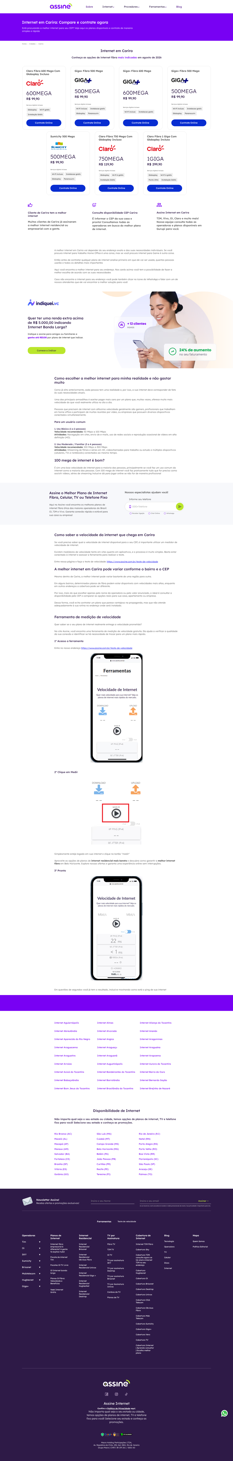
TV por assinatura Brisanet (115, 1277)
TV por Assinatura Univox (115, 1285)
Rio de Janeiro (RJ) (149, 1133)
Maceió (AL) (60, 1138)
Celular (167, 1257)
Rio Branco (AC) (63, 1133)
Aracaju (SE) (145, 1169)
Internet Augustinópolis (110, 1063)
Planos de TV (113, 1297)
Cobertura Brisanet (145, 1284)
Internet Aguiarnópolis (66, 1022)
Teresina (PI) (103, 1174)
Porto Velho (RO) (148, 1149)
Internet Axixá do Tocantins (69, 1072)
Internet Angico (105, 1039)
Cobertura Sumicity (145, 1324)
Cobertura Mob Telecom (143, 1317)
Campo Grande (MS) (108, 1144)
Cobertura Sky (142, 1249)
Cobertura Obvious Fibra (144, 1309)
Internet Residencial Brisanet (84, 1246)
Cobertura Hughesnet (141, 1271)
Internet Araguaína (150, 1047)
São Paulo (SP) (147, 1164)
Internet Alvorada (107, 1031)
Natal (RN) (144, 1138)
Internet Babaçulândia (66, 1080)
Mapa (196, 1235)
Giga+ (25, 1286)
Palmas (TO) (145, 1174)
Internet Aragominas (151, 1039)
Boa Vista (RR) (147, 1154)
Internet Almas (105, 1022)
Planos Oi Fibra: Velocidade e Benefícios (57, 1281)
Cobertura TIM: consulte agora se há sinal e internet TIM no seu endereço (144, 1260)
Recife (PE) (103, 1169)
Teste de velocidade (127, 1221)
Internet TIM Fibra (144, 1244)
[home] (61, 6)
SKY (24, 1254)
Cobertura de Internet (143, 1237)
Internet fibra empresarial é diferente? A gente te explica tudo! (59, 1248)
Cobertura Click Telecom (143, 1301)
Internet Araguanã (107, 1055)
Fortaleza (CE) (62, 1159)
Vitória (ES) (60, 1169)
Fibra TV (111, 1244)
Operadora (169, 1246)
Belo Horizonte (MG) (108, 1149)
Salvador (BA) (62, 1154)
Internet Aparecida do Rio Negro (72, 1039)
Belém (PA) (103, 1154)
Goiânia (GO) (61, 1174)
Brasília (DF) (61, 1164)
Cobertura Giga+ (143, 1329)
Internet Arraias (63, 1063)
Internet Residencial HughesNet (84, 1283)
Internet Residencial (85, 1237)
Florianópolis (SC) (148, 1159)
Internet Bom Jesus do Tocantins (72, 1088)
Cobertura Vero (143, 1334)
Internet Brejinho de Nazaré (155, 1088)
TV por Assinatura (113, 1237)
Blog (179, 6)
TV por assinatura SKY (115, 1261)
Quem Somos (199, 1241)
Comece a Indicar (46, 350)
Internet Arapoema (150, 1055)
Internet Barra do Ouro (152, 1072)
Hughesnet (27, 1279)
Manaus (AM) (61, 1149)
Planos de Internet (55, 1237)
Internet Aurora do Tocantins (155, 1063)
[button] (108, 7)
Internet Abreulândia (65, 1031)
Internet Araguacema (66, 1047)
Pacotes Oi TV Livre (59, 1265)
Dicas (166, 1263)
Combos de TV (114, 1292)
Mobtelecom (28, 1273)
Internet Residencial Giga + (87, 1274)
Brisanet (26, 1267)
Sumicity (26, 1260)
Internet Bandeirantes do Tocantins (116, 1072)
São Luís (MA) (104, 1133)
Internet (168, 1268)
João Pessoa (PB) (106, 1159)
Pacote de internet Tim (59, 1258)
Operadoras (28, 1235)
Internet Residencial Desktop (84, 1294)
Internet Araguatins (65, 1055)
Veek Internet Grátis (56, 1290)
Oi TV (109, 1255)
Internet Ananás (148, 1031)
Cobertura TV (142, 1340)
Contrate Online (43, 122)
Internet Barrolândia (108, 1080)
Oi (23, 1248)
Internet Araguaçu (107, 1047)
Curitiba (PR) (104, 1164)
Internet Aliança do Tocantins (156, 1022)
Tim (24, 1241)
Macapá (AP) (61, 1144)
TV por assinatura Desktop (115, 1269)
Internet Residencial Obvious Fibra (85, 1257)
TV (165, 1252)
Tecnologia (169, 1241)
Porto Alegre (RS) (148, 1144)
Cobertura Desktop (145, 1289)
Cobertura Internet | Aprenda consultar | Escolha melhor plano (145, 1349)
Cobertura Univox (144, 1294)
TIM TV (110, 1249)
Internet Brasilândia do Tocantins (115, 1088)
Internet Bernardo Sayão (153, 1080)
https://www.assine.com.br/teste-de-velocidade (132, 561)
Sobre (89, 6)
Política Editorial (200, 1246)
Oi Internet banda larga (58, 1271)
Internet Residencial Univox (87, 1266)
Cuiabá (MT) (103, 1138)
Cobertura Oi (142, 1278)
